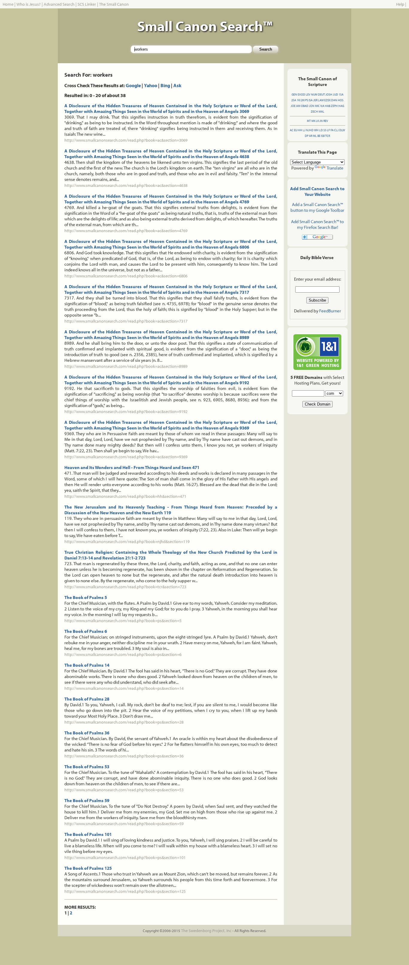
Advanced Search (59, 4)
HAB (327, 106)
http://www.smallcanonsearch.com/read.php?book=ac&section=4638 (125, 185)
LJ (304, 130)
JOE (293, 106)
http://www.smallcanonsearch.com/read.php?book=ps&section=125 (125, 891)
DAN (334, 100)
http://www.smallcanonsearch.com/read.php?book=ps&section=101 (125, 857)
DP (306, 136)
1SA (341, 94)
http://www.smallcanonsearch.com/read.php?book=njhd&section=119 (127, 541)
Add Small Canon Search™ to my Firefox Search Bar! (317, 224)
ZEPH (334, 106)
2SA (293, 100)
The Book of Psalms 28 (86, 699)
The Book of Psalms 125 (88, 868)
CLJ (336, 130)
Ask (177, 85)
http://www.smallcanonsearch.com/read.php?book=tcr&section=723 (125, 586)
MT (309, 121)
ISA (311, 100)
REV (325, 121)
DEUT (321, 94)
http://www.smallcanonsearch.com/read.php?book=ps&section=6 (122, 654)
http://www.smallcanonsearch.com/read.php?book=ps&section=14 (124, 688)
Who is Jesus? (28, 4)
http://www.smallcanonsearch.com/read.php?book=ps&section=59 (124, 823)
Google (133, 85)
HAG (341, 106)
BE (318, 136)
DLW (342, 130)
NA (322, 106)
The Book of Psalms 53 (86, 766)
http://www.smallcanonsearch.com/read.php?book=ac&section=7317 (125, 321)
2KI (303, 100)
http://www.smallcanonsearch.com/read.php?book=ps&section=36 (124, 756)
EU (295, 130)
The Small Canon (114, 4)
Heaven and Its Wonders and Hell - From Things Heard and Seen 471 (131, 467)
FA (332, 130)
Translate (335, 168)
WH (316, 130)
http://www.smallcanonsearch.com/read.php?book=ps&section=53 (124, 789)
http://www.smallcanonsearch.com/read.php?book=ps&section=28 (124, 722)
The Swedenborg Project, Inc (206, 930)
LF (328, 130)
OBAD (304, 106)
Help (400, 4)
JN (321, 121)
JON (311, 106)
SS (324, 130)
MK (313, 121)
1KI (298, 100)
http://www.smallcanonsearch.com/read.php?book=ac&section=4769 (125, 230)
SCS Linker (87, 4)
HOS (340, 100)
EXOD (301, 94)
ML (315, 136)
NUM (314, 94)
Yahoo (150, 85)
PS (306, 100)
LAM (321, 100)
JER (315, 100)
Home (8, 4)
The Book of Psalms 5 (85, 597)
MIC (317, 106)
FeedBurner (330, 311)
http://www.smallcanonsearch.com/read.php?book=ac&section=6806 (125, 276)
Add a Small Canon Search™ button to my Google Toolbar (317, 207)
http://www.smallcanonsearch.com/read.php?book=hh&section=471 (125, 496)
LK (317, 121)
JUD (335, 94)
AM (298, 106)
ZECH (314, 112)
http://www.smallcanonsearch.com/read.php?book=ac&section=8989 (125, 366)
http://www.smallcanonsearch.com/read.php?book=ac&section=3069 (125, 140)
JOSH (328, 94)
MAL (321, 112)
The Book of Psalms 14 (86, 665)
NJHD (309, 130)
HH (300, 130)
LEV (308, 94)
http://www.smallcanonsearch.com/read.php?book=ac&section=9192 (125, 411)
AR (310, 136)
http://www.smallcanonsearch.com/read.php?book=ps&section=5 (122, 620)
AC (291, 130)
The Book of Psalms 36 (86, 733)
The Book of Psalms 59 (86, 800)
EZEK (327, 100)
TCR (327, 136)
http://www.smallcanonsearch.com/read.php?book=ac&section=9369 (125, 456)
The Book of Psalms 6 (85, 631)
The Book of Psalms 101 (88, 834)
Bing (165, 85)
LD (321, 130)
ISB (323, 136)
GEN (294, 94)
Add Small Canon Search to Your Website (317, 191)
